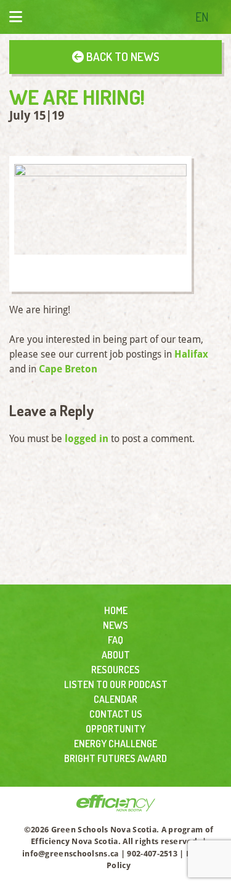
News (115, 625)
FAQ (115, 640)
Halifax (191, 354)
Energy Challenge (115, 743)
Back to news (122, 56)
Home (116, 610)
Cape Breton (68, 369)
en (202, 17)
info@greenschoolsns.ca (70, 853)
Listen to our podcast (116, 684)
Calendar (115, 699)
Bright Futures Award (115, 758)
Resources (115, 669)
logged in (86, 439)
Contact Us (115, 714)
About (116, 655)
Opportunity (115, 729)
